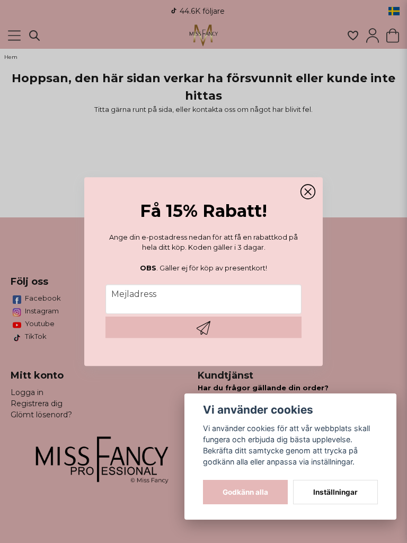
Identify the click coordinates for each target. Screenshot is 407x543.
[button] (307, 192)
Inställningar (335, 492)
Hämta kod (203, 327)
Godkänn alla (245, 492)
